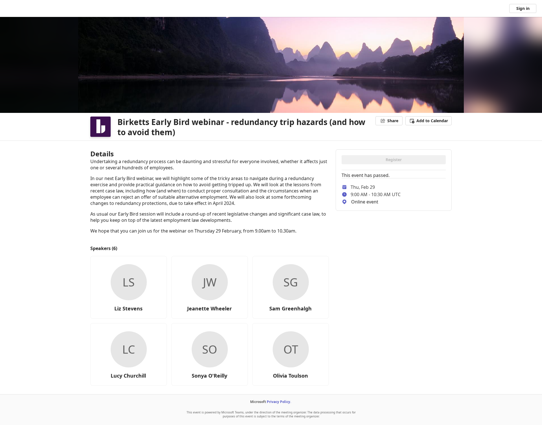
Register (394, 159)
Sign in (523, 8)
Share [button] (392, 120)
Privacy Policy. (279, 401)
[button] (428, 120)
